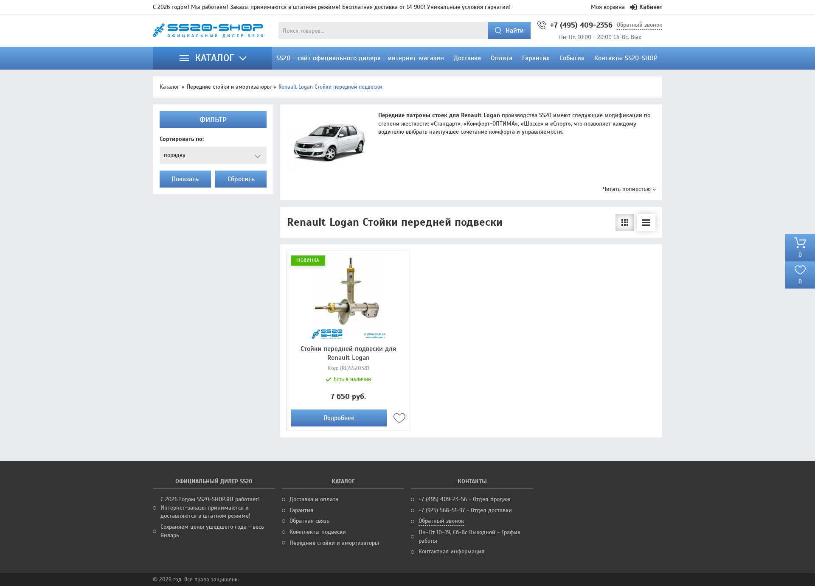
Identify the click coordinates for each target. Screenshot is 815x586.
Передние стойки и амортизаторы (229, 87)
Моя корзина (608, 7)
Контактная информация (451, 551)
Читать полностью (627, 189)
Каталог (169, 87)
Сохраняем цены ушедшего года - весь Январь (212, 531)
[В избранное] (399, 418)
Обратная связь (309, 520)
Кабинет (650, 7)
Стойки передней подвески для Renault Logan (348, 353)
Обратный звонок (639, 24)
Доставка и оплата (313, 499)
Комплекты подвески (317, 532)
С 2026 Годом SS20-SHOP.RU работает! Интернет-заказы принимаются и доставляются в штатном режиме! (210, 507)
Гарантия (301, 510)
